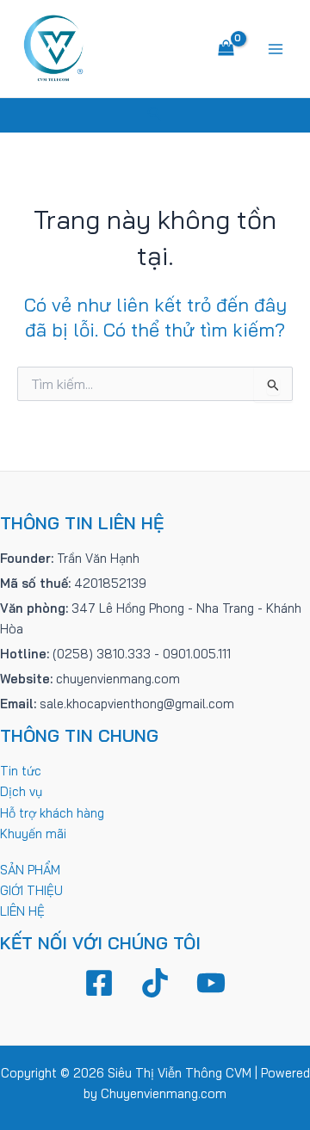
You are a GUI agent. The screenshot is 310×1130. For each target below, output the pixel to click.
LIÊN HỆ (22, 911)
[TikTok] (155, 982)
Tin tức (20, 771)
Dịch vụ (21, 791)
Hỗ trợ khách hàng (52, 813)
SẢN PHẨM (30, 869)
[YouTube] (211, 982)
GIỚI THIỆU (31, 890)
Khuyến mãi (33, 833)
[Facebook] (99, 982)
